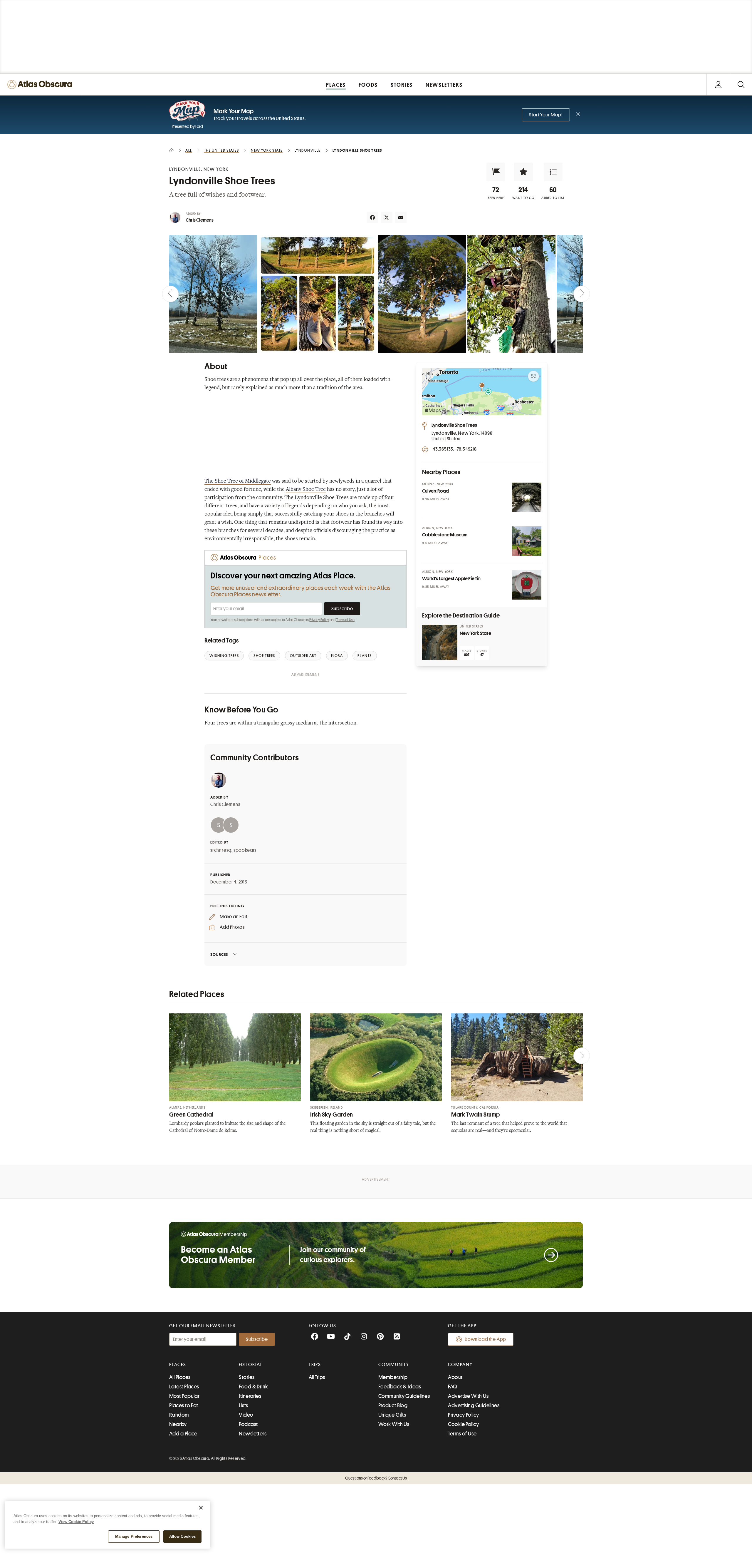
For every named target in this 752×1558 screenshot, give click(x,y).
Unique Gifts (392, 1415)
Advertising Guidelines (473, 1405)
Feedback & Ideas (399, 1386)
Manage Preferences (133, 1536)
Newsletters (252, 1433)
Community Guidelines (404, 1396)
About (455, 1377)
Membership (393, 1377)
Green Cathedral (191, 1115)
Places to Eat (183, 1405)
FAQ (452, 1386)
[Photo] (526, 497)
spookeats (245, 850)
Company (460, 1364)
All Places (180, 1377)
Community (393, 1364)
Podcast (248, 1424)
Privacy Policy (319, 620)
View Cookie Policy (76, 1521)
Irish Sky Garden (331, 1115)
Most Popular (184, 1396)
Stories (246, 1377)
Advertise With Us (468, 1396)
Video (246, 1415)
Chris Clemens (200, 220)
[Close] (200, 1507)
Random (179, 1415)
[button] (495, 172)
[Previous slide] (170, 294)
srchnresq (220, 850)
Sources (219, 954)
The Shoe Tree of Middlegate (237, 481)
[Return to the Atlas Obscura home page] (41, 84)
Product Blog (392, 1405)
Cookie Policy (463, 1424)
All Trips (317, 1377)
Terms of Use (345, 620)
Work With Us (393, 1424)
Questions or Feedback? (376, 1478)
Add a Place (183, 1433)
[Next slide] (581, 294)
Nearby (178, 1424)
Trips (315, 1364)
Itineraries (250, 1396)
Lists (243, 1405)
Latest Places (184, 1386)
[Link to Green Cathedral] (235, 1057)
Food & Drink (253, 1386)
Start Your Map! (546, 115)
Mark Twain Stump (475, 1115)
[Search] (741, 84)
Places (177, 1364)
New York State (475, 633)
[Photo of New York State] (439, 642)
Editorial (250, 1364)
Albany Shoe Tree (306, 489)
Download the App (485, 1339)
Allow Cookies (182, 1536)
